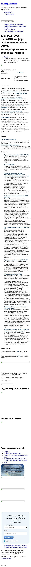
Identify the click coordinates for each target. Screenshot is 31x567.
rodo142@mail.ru (9, 12)
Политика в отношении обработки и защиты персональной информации (15, 459)
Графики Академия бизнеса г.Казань (15, 26)
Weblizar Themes (6, 559)
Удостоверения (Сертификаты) (13, 31)
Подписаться (9, 537)
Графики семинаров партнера (13, 24)
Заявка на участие (9, 29)
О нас (5, 462)
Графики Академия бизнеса (12, 453)
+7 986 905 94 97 (9, 14)
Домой (6, 57)
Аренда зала (8, 28)
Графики (6, 452)
